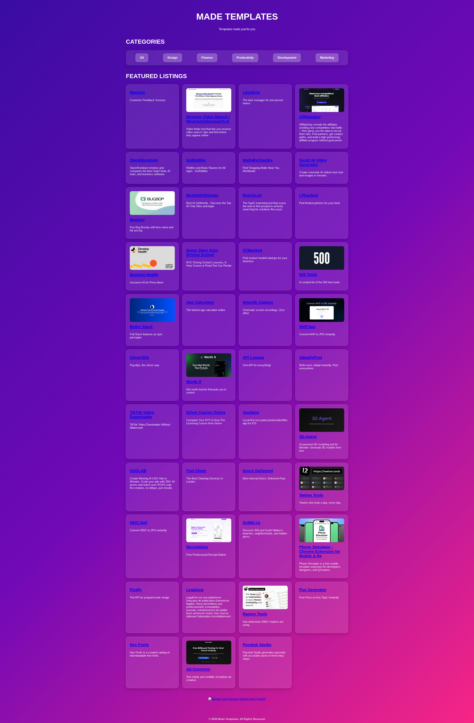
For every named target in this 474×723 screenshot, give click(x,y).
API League (253, 357)
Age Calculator (200, 302)
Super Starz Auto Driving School (202, 252)
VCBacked (252, 250)
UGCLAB (138, 470)
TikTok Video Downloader (142, 414)
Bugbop (137, 219)
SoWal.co (251, 522)
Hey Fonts (139, 644)
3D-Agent (308, 437)
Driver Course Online (206, 412)
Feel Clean (196, 470)
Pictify (136, 590)
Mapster (137, 92)
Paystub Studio (257, 644)
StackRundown (144, 160)
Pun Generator (312, 590)
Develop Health (144, 274)
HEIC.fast (138, 522)
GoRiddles (196, 160)
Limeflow (251, 92)
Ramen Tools (255, 614)
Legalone (195, 590)
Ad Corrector (198, 669)
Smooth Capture (258, 302)
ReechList (252, 195)
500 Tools (308, 274)
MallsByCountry (258, 160)
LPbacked (308, 195)
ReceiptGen (197, 547)
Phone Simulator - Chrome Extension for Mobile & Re (319, 551)
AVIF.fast (307, 326)
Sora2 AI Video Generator (313, 162)
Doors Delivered (258, 470)
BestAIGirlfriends (202, 195)
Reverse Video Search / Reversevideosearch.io (208, 119)
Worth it (193, 381)
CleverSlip (139, 357)
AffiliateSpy (310, 117)
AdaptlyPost (310, 357)
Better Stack (141, 326)
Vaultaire (251, 412)
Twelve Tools (311, 495)
